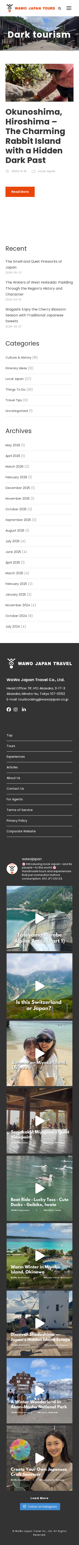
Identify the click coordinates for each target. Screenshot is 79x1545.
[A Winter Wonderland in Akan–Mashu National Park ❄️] (39, 1390)
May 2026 (12, 445)
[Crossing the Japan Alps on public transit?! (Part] (39, 918)
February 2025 (16, 584)
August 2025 (14, 530)
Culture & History (18, 357)
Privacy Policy (17, 820)
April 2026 (12, 456)
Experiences (16, 756)
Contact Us (15, 788)
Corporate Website (21, 831)
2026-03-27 (13, 326)
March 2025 (14, 573)
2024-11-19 (19, 171)
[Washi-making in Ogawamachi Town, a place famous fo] (39, 1458)
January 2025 (15, 594)
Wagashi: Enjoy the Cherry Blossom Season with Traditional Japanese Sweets (35, 315)
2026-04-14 (13, 299)
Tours (11, 746)
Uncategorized (16, 411)
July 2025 (12, 541)
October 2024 (16, 616)
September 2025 (18, 520)
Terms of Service (20, 810)
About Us (13, 778)
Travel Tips (13, 400)
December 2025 (17, 488)
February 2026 (16, 477)
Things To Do (15, 389)
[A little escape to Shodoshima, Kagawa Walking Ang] (39, 1323)
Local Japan (46, 171)
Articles (12, 767)
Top (10, 735)
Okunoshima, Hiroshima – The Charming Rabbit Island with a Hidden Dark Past (35, 136)
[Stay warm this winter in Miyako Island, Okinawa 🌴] (39, 1255)
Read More (20, 192)
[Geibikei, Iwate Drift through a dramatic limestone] (39, 1188)
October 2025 (16, 509)
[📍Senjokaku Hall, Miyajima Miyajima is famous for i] (39, 1121)
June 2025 (13, 552)
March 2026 (14, 466)
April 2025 (12, 562)
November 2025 (17, 498)
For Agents (15, 799)
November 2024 (17, 605)
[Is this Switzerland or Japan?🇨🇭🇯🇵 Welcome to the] (39, 986)
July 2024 (12, 626)
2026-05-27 (13, 272)
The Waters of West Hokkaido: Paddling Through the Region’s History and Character (39, 288)
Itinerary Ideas (16, 368)
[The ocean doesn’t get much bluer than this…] (39, 1053)
